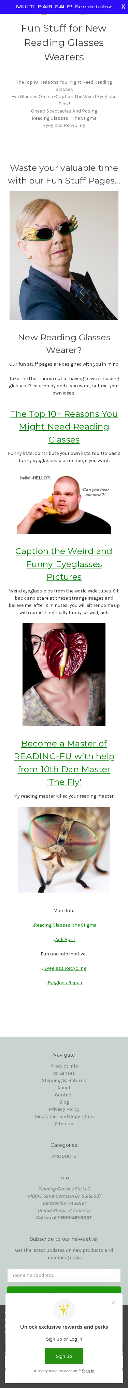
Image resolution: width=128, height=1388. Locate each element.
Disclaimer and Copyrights (64, 1116)
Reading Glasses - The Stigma (64, 118)
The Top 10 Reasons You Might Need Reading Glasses (64, 85)
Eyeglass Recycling (64, 125)
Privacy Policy (64, 1109)
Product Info (64, 1066)
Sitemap (64, 1124)
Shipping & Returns (64, 1080)
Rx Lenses (64, 1073)
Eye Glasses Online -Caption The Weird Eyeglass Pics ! (64, 100)
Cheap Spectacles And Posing (64, 111)
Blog (64, 1102)
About (64, 1088)
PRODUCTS (64, 1156)
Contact (64, 1095)
